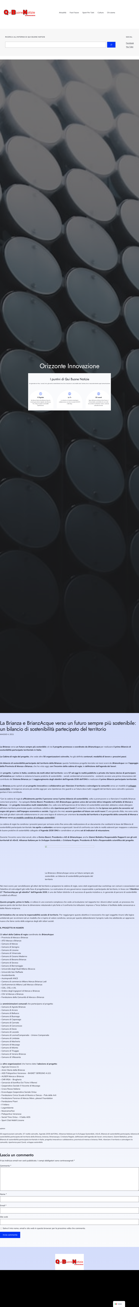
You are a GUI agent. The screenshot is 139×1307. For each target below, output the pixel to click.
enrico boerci (108, 1137)
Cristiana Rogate (67, 1137)
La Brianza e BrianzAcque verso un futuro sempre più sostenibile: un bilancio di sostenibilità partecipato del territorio (68, 726)
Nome (3, 1194)
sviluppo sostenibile (35, 1142)
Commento (5, 1165)
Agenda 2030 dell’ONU (48, 1134)
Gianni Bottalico (120, 1137)
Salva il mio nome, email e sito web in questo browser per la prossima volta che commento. (44, 1228)
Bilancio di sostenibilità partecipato (115, 1134)
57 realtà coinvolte (30, 1134)
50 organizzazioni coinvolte (11, 1134)
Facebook (130, 43)
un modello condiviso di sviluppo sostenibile (34, 817)
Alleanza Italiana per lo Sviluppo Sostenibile (76, 1134)
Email (3, 1205)
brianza (45, 1137)
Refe (100, 1139)
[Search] (111, 45)
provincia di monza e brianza (86, 1139)
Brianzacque (54, 1137)
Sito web (4, 1217)
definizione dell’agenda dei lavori (88, 1137)
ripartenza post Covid (17, 1142)
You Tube (129, 47)
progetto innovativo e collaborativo (59, 1139)
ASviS (97, 1134)
